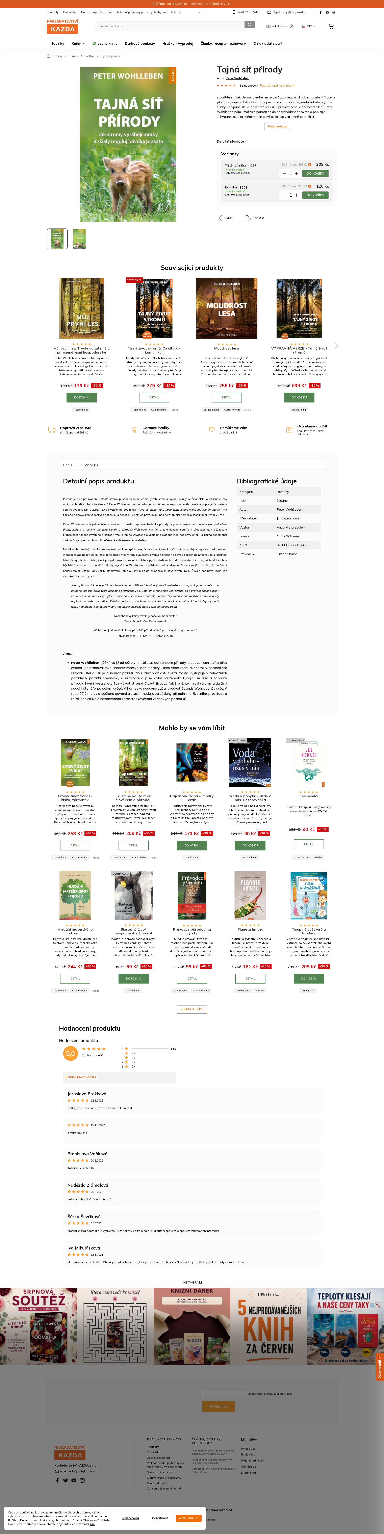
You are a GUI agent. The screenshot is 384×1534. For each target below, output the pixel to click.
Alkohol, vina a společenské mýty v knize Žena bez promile (212, 1461)
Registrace (248, 1454)
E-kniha (318, 857)
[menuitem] (57, 43)
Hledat (250, 24)
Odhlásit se (248, 1466)
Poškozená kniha (201, 990)
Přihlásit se (218, 1406)
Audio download (232, 409)
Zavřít (277, 216)
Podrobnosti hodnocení (277, 85)
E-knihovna (248, 1472)
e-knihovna (279, 26)
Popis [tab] (67, 465)
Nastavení (130, 1518)
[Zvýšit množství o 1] (296, 174)
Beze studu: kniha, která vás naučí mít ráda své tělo (213, 1470)
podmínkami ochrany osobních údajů (270, 1393)
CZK (310, 26)
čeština (282, 501)
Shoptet (210, 1519)
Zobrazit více (192, 1009)
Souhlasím (190, 1518)
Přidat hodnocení (82, 1077)
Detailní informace (230, 141)
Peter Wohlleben (289, 509)
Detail (154, 397)
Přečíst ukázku (277, 126)
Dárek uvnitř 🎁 (379, 1367)
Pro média (69, 12)
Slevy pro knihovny (159, 1472)
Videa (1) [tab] (91, 465)
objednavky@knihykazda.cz (77, 1471)
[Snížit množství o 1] (284, 174)
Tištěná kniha (81, 409)
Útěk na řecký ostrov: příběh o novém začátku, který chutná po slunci (213, 1452)
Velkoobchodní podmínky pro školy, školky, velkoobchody (144, 12)
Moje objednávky (252, 1460)
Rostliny (283, 492)
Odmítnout (160, 1518)
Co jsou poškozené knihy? (164, 1488)
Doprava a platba (92, 12)
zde (92, 1524)
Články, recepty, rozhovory (164, 1477)
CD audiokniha (159, 409)
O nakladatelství (157, 1483)
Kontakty (53, 12)
